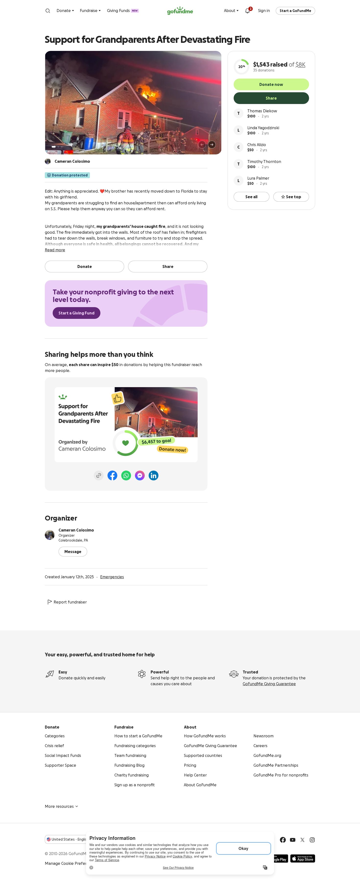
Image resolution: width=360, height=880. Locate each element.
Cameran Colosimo (76, 530)
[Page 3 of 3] (61, 147)
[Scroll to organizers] (48, 161)
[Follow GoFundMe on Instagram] (312, 840)
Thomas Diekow (262, 111)
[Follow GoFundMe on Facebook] (283, 840)
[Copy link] (99, 475)
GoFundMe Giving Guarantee (269, 684)
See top (293, 197)
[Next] (212, 145)
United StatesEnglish (70, 839)
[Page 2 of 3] (58, 147)
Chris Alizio (256, 144)
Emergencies (112, 577)
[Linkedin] (153, 475)
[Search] (48, 11)
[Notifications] (247, 11)
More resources (59, 806)
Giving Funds (122, 10)
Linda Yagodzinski (263, 128)
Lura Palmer (258, 178)
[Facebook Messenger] (140, 475)
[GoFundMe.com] (180, 10)
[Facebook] (112, 475)
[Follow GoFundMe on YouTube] (293, 840)
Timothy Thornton (264, 161)
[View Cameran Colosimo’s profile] (50, 535)
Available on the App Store (302, 858)
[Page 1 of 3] (54, 147)
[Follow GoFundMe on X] (302, 840)
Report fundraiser (70, 602)
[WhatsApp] (126, 475)
